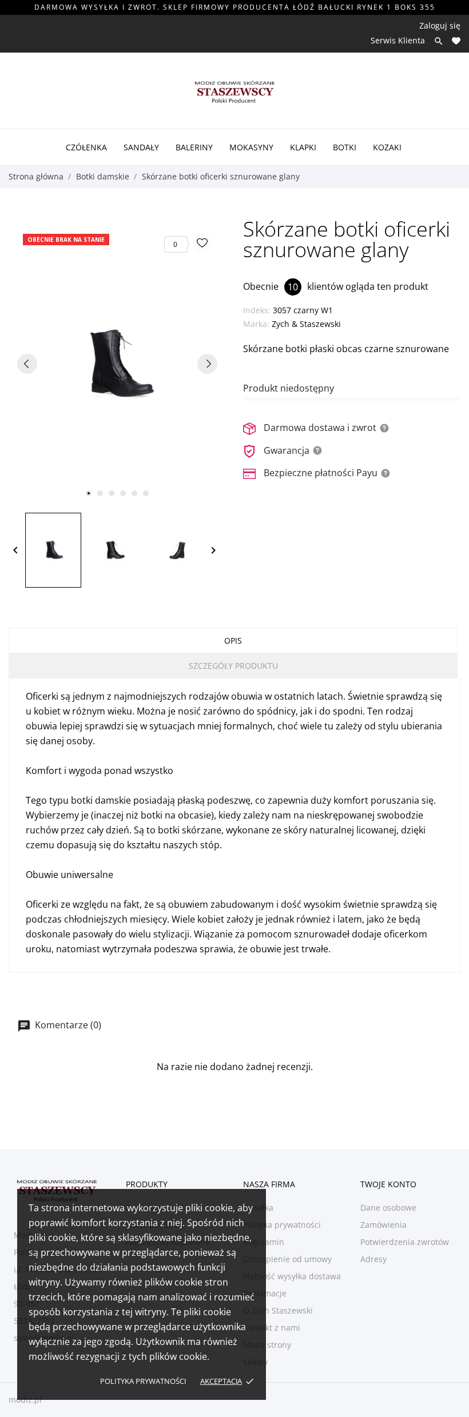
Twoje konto (388, 1184)
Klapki (303, 147)
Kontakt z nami (271, 1327)
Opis (233, 640)
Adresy (373, 1259)
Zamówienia (383, 1224)
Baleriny (194, 147)
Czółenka (86, 147)
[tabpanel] (117, 363)
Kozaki (387, 147)
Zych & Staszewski (306, 323)
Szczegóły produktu (233, 665)
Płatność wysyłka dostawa (292, 1276)
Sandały (141, 147)
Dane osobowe (388, 1207)
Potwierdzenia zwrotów (404, 1241)
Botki (344, 147)
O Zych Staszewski (278, 1310)
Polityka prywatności (143, 1381)
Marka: (256, 323)
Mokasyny (251, 147)
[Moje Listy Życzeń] (456, 41)
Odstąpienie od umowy (287, 1259)
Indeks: (257, 310)
